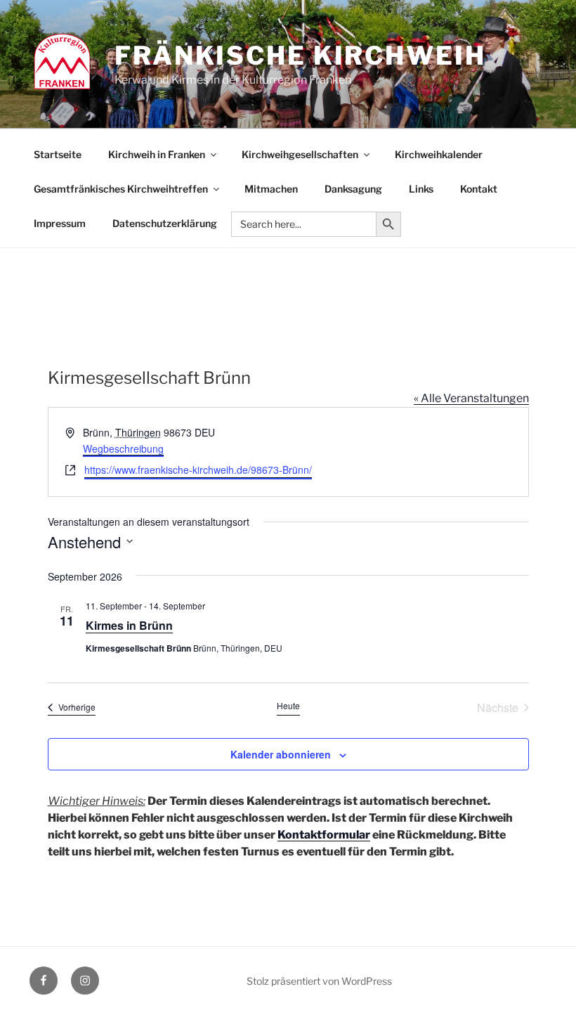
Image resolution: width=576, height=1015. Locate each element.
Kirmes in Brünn (129, 625)
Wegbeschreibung (123, 448)
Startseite (57, 154)
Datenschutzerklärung (164, 223)
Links (421, 189)
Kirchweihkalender (439, 154)
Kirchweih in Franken (156, 154)
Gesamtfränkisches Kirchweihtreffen (121, 189)
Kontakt (478, 189)
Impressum (60, 223)
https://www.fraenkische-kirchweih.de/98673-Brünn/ (198, 470)
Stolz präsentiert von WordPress (319, 981)
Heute (288, 705)
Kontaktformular (323, 834)
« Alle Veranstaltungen (471, 398)
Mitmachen (271, 189)
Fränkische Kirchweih (300, 55)
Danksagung (353, 189)
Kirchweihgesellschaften (300, 154)
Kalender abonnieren (280, 754)
